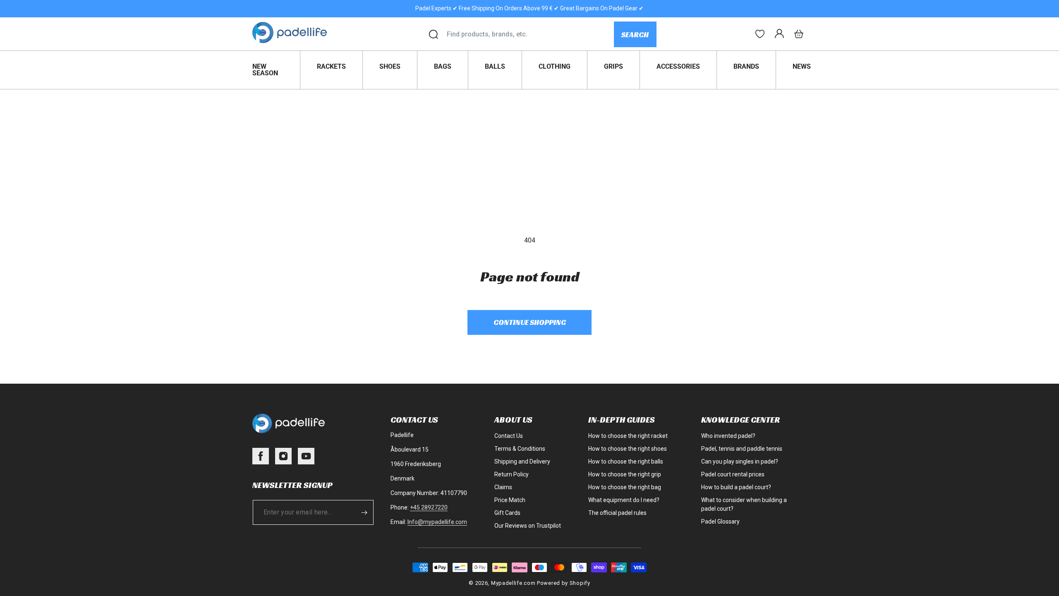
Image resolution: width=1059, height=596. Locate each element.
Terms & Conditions (519, 448)
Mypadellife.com (513, 583)
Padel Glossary (720, 521)
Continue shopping (530, 322)
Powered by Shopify (563, 583)
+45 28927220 (429, 507)
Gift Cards (507, 512)
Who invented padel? (728, 436)
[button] (798, 33)
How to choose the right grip (624, 474)
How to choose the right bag (624, 487)
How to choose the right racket (628, 436)
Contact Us (508, 436)
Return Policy (511, 474)
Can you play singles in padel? (739, 461)
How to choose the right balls (625, 461)
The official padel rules (617, 512)
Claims (503, 487)
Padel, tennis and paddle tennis (741, 448)
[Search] (433, 34)
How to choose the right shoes (627, 448)
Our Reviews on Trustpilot (527, 525)
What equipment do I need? (623, 500)
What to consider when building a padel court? (744, 504)
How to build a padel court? (736, 487)
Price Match (509, 500)
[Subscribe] (364, 512)
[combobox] (530, 34)
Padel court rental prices (732, 474)
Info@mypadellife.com (437, 522)
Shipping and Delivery (522, 461)
